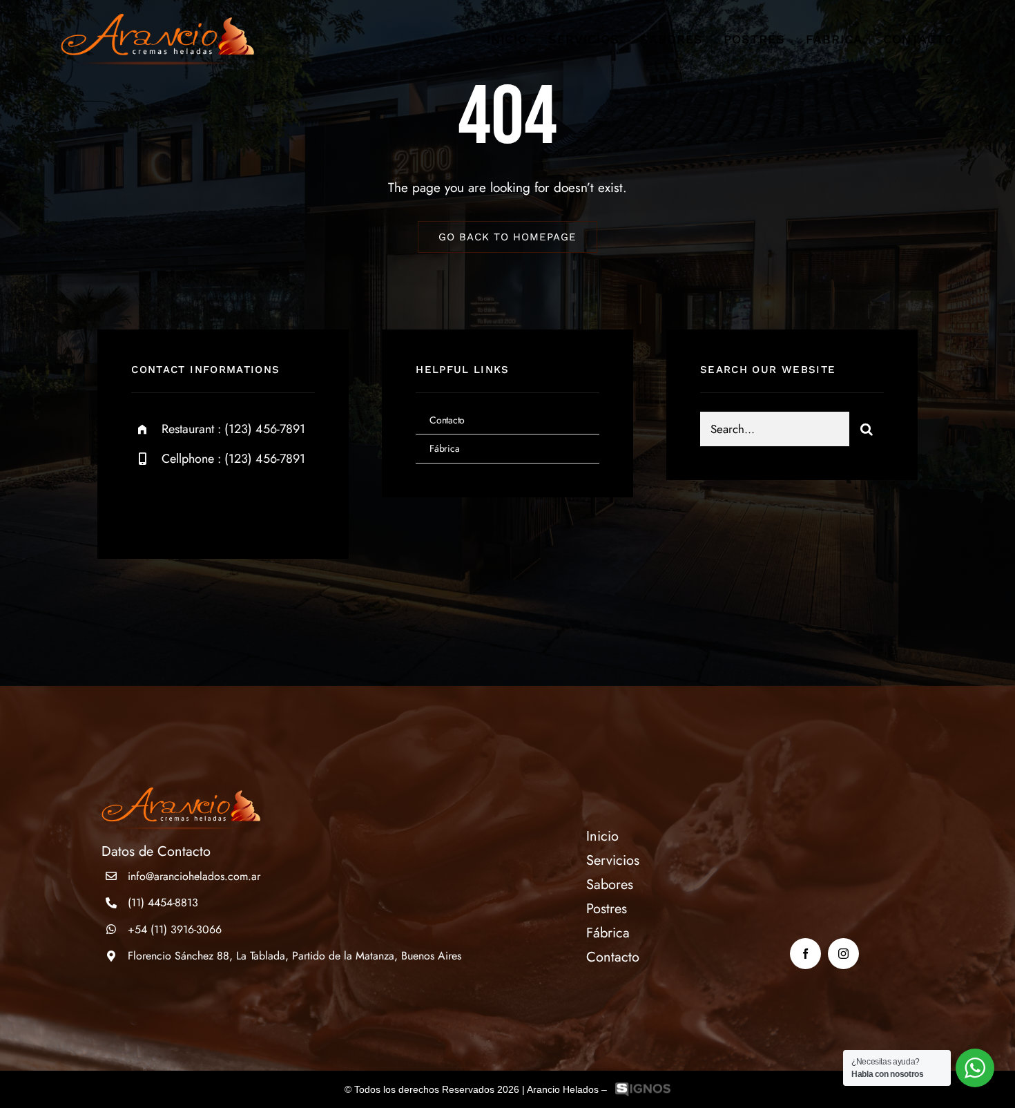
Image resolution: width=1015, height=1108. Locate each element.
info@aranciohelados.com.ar (194, 876)
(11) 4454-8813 (163, 902)
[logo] (157, 20)
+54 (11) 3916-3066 (175, 929)
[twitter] (184, 503)
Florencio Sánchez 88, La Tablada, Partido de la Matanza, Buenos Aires (294, 956)
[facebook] (146, 503)
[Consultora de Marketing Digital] (642, 1089)
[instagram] (222, 503)
